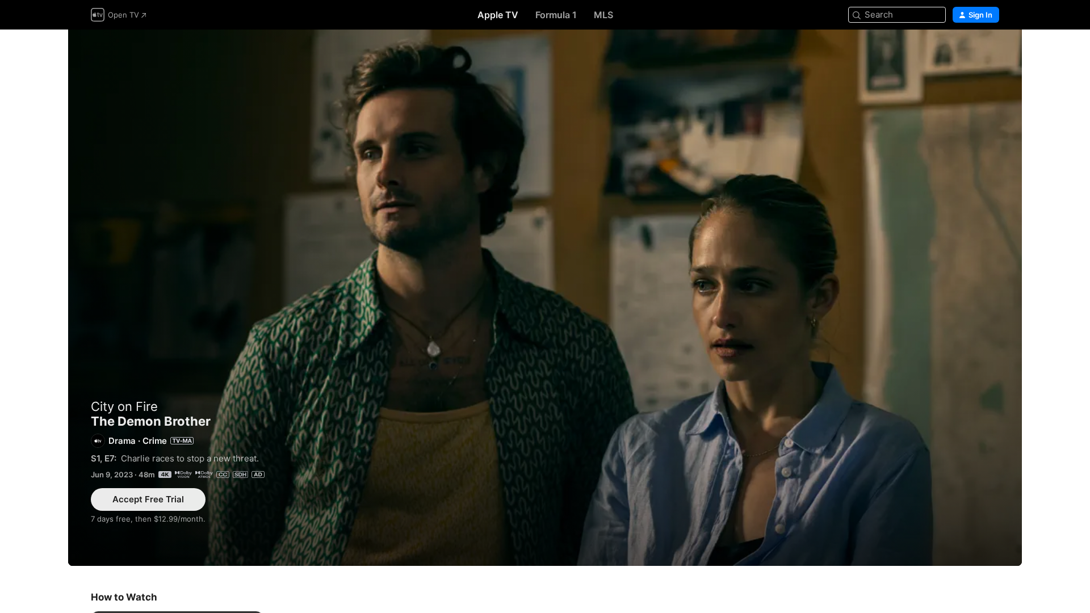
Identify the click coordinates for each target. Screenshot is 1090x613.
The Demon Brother (545, 298)
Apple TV (497, 14)
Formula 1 (556, 14)
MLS (603, 14)
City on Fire (124, 406)
